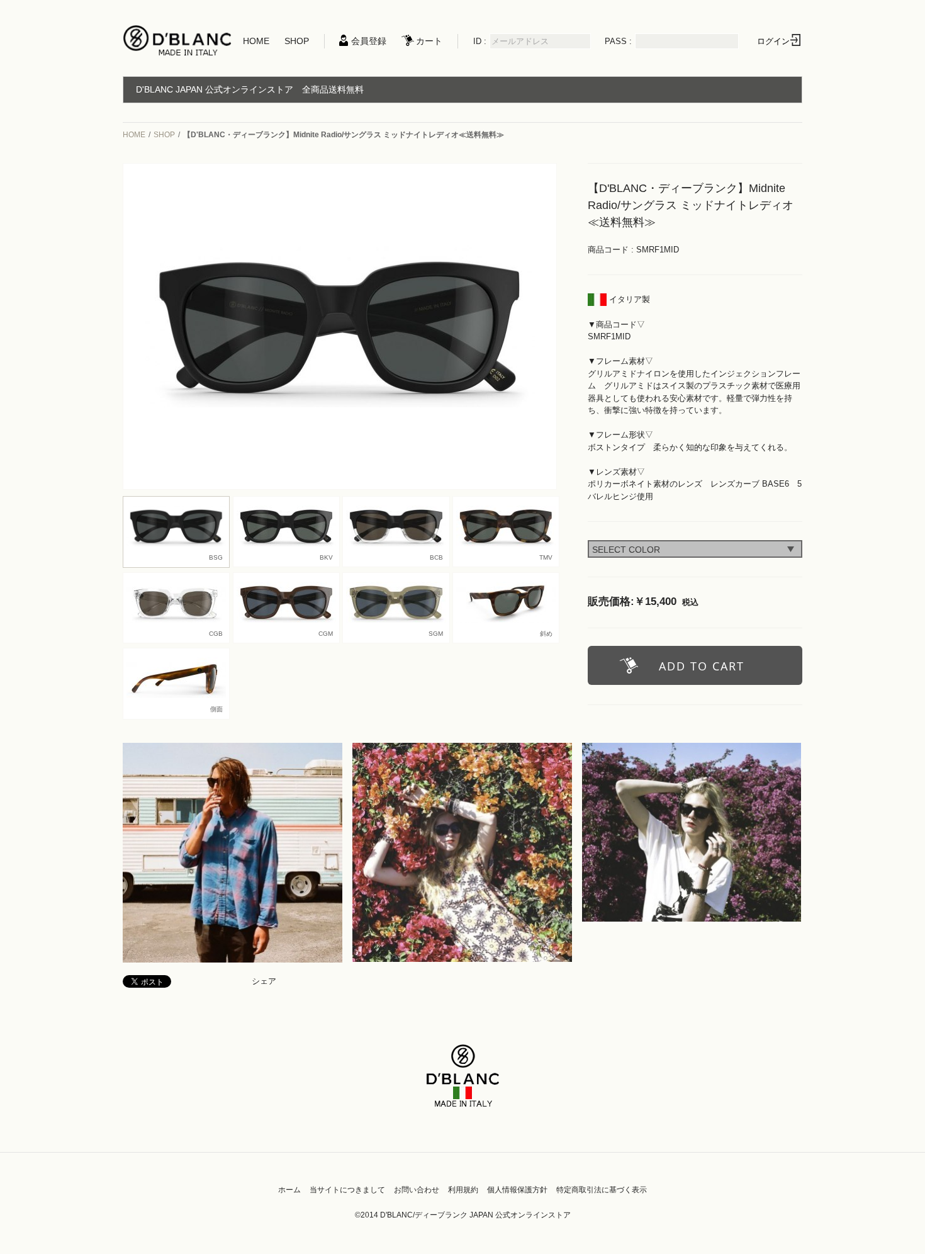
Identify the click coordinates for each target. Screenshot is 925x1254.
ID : (479, 41)
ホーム (289, 1189)
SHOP (296, 41)
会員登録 (368, 41)
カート (429, 41)
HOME (256, 41)
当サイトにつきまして (347, 1189)
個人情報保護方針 (517, 1189)
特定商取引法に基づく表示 (601, 1189)
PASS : (618, 41)
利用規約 (463, 1189)
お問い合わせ (416, 1189)
